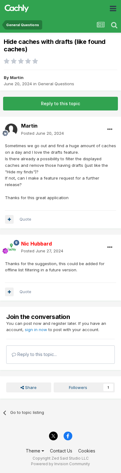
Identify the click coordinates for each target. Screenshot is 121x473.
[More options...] (110, 129)
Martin (17, 77)
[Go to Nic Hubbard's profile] (11, 247)
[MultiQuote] (9, 219)
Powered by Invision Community (60, 463)
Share (30, 387)
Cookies (86, 450)
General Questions (56, 83)
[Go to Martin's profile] (11, 130)
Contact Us (61, 450)
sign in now (36, 329)
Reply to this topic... (36, 354)
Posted (42, 133)
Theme (34, 450)
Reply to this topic (60, 103)
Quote (25, 219)
